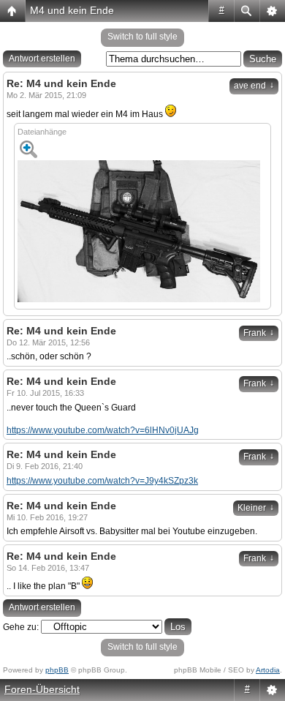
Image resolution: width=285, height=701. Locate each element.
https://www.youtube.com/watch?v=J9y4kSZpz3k (102, 481)
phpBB (57, 670)
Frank (258, 333)
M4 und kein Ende (72, 10)
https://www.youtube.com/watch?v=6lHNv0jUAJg (103, 430)
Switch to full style (142, 36)
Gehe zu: (21, 627)
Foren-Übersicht (42, 689)
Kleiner (256, 508)
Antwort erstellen (42, 58)
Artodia (268, 670)
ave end (254, 85)
